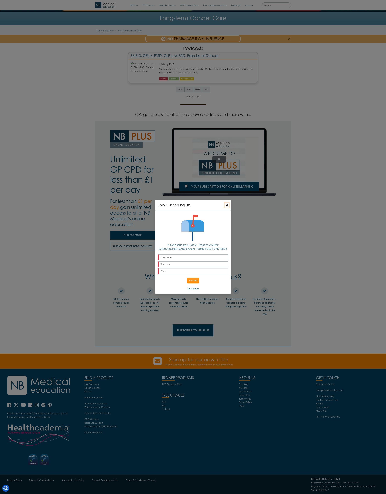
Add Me (193, 280)
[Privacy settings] (5, 488)
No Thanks (193, 288)
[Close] (227, 205)
